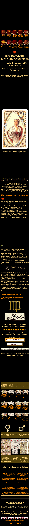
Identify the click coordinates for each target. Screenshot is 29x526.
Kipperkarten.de (8, 488)
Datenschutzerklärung (18, 520)
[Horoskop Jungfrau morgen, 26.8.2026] (15, 32)
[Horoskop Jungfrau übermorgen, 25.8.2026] (20, 32)
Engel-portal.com (8, 493)
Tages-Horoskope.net (22, 479)
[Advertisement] (14, 15)
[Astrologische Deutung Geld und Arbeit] (15, 453)
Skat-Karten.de (22, 483)
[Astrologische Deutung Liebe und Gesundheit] (24, 453)
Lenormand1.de (22, 488)
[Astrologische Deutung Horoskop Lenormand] (6, 455)
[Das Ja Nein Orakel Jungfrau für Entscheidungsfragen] (9, 44)
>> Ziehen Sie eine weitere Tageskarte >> (12, 294)
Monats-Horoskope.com (8, 479)
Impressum (8, 520)
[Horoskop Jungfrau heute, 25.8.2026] (9, 32)
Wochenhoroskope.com (8, 483)
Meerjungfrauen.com (22, 493)
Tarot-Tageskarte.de (22, 474)
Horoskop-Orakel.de (8, 474)
